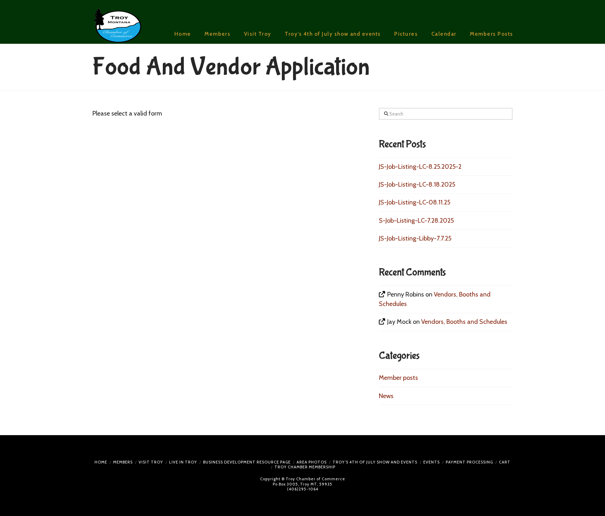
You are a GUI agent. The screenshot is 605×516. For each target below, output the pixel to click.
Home (101, 462)
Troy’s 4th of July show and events (375, 462)
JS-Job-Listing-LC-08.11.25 (414, 202)
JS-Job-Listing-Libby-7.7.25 (415, 238)
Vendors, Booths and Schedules (464, 322)
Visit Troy (151, 462)
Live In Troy (183, 462)
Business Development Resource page (247, 462)
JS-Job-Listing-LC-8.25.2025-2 (420, 166)
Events (431, 462)
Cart (504, 462)
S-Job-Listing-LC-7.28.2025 (416, 220)
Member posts (398, 378)
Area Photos (312, 462)
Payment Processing (469, 462)
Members (123, 462)
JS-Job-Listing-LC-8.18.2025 (417, 184)
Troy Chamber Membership (304, 467)
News (386, 396)
